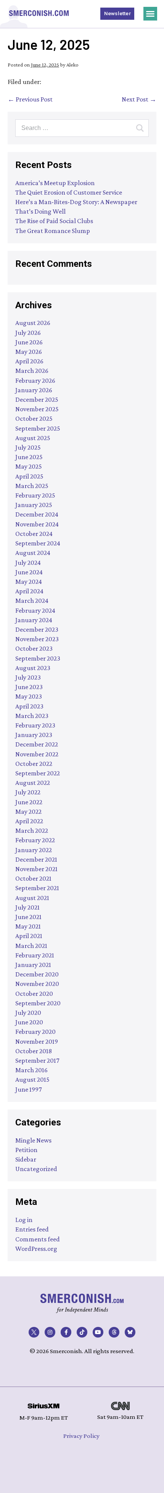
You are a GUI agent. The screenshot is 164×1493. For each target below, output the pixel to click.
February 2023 (35, 725)
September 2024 (37, 543)
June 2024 (29, 572)
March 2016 (31, 1070)
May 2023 (28, 696)
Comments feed (37, 1239)
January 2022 (33, 850)
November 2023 (37, 639)
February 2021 (34, 955)
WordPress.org (36, 1248)
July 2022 (27, 792)
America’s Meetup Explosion (55, 183)
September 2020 (38, 1003)
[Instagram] (50, 1332)
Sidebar (25, 1159)
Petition (26, 1150)
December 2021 (36, 859)
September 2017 (37, 1060)
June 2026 (29, 342)
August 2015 (32, 1079)
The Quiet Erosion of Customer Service (68, 192)
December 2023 (36, 629)
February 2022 (35, 840)
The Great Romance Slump (52, 231)
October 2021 (33, 878)
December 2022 (36, 744)
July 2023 (28, 677)
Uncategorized (36, 1169)
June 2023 (29, 687)
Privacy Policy (81, 1435)
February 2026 (35, 380)
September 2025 (37, 428)
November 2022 (36, 754)
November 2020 (37, 983)
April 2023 (29, 706)
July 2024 (28, 562)
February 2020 (35, 1031)
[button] (150, 14)
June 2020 (29, 1022)
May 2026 (28, 351)
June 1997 (28, 1089)
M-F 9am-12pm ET (43, 1417)
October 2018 (33, 1051)
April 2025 (29, 476)
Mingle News (33, 1140)
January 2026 (33, 390)
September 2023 (37, 658)
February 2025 (35, 495)
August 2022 (32, 782)
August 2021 (32, 898)
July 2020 (28, 1012)
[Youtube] (98, 1332)
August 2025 (32, 438)
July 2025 (28, 447)
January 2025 (33, 505)
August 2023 (32, 668)
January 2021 (33, 964)
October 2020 (34, 993)
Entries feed (32, 1229)
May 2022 (28, 811)
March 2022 (31, 830)
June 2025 (29, 457)
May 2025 (28, 466)
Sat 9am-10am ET (120, 1416)
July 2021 (27, 907)
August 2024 (32, 552)
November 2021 (36, 869)
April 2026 (29, 361)
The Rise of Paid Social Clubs (54, 221)
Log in (23, 1220)
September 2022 (37, 773)
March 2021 (31, 945)
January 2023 (33, 735)
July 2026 (28, 332)
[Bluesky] (130, 1332)
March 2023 (31, 716)
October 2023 (34, 648)
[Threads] (114, 1332)
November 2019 (36, 1041)
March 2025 (31, 486)
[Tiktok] (82, 1332)
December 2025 (36, 399)
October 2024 (34, 533)
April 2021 (28, 936)
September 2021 (37, 888)
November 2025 (37, 409)
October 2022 (33, 763)
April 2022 (29, 821)
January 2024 (33, 620)
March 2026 (31, 370)
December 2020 (37, 974)
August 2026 (32, 322)
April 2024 (29, 591)
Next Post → (139, 99)
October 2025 (34, 418)
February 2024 (35, 610)
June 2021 (28, 917)
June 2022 (28, 802)
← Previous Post (30, 99)
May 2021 (28, 926)
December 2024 (36, 514)
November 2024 (37, 524)
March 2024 (31, 600)
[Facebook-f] (66, 1332)
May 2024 (28, 581)
